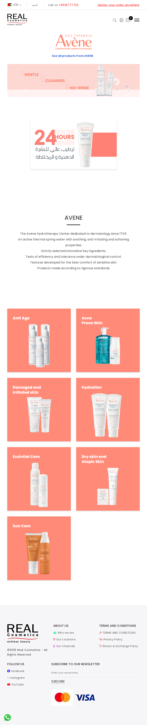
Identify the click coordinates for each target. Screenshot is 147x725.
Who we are (65, 633)
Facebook (17, 671)
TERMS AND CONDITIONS (119, 633)
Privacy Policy (112, 639)
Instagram (17, 678)
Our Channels (65, 646)
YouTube (17, 684)
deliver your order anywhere (118, 5)
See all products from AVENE (72, 56)
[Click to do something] (7, 717)
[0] (128, 20)
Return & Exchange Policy (120, 646)
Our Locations (66, 639)
